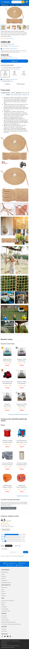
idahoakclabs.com (14, 48)
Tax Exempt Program (5, 611)
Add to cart (14, 61)
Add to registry (21, 84)
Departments (6, 5)
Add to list (8, 84)
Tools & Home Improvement (16, 94)
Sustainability (4, 580)
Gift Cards (3, 595)
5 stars (2, 534)
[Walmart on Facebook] (2, 636)
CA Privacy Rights (5, 620)
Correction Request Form (8, 508)
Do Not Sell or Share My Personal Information (11, 624)
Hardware (25, 94)
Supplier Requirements (6, 582)
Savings (17, 5)
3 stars (2, 537)
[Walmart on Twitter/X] (5, 636)
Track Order (10, 565)
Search (25, 552)
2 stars (2, 539)
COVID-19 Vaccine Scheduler (7, 600)
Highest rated (17, 545)
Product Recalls (4, 609)
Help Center (23, 563)
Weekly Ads (20, 565)
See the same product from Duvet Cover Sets (18, 414)
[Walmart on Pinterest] (10, 636)
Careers (3, 574)
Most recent (8, 545)
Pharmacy (3, 602)
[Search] (23, 2)
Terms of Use (4, 616)
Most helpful (4, 549)
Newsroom (3, 576)
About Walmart (4, 572)
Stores (2, 589)
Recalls (2, 604)
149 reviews (11, 38)
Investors (3, 578)
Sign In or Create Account (10, 563)
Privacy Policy (4, 618)
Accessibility (4, 606)
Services (12, 5)
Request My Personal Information (8, 622)
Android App (4, 631)
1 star (3, 541)
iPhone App (3, 629)
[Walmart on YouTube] (7, 636)
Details (11, 81)
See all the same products (22, 495)
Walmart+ (3, 593)
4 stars (2, 536)
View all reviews (5, 529)
